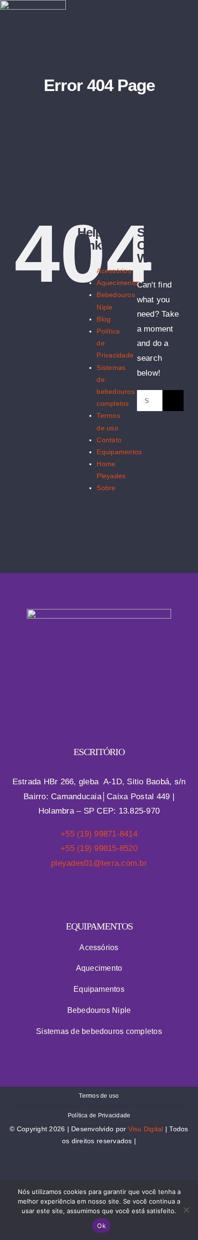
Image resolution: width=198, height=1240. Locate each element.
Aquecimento (117, 283)
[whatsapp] (125, 24)
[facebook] (90, 24)
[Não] (186, 1210)
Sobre (106, 488)
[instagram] (107, 24)
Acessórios (114, 271)
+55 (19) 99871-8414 (99, 833)
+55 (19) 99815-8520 (99, 848)
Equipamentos (119, 452)
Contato (109, 440)
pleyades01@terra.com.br (99, 863)
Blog (104, 319)
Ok (101, 1225)
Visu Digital (145, 1129)
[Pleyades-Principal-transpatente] (99, 613)
